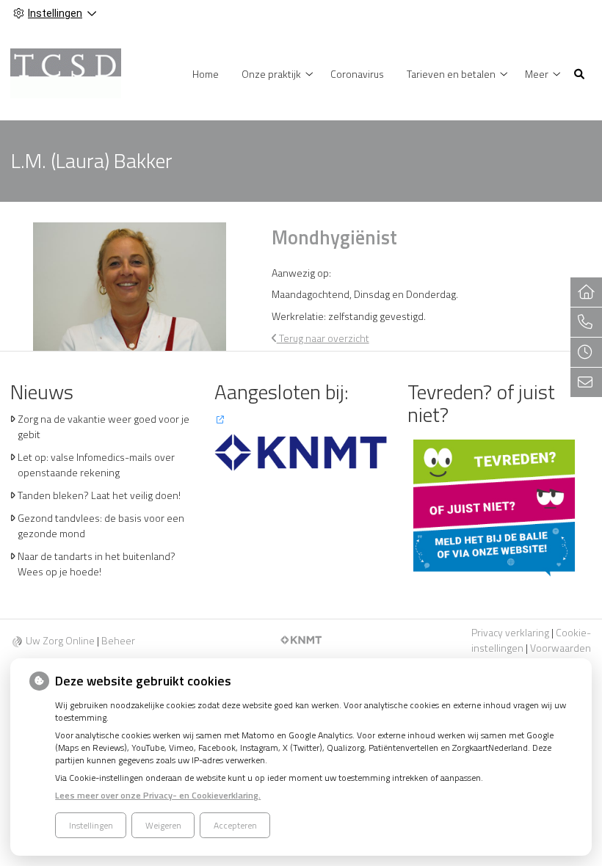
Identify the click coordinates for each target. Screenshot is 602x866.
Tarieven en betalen (451, 73)
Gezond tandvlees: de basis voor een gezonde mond (101, 525)
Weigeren (163, 825)
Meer (536, 73)
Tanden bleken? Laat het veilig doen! (99, 495)
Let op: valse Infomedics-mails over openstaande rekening (96, 464)
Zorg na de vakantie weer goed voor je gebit (103, 426)
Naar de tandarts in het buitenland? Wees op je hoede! (96, 563)
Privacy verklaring (510, 632)
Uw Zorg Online (60, 640)
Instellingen (91, 825)
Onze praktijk (271, 73)
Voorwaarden (560, 647)
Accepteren (235, 825)
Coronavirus (357, 73)
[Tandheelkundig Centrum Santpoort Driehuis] (65, 72)
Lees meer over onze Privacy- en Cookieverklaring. (158, 795)
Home (205, 73)
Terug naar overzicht (323, 338)
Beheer (118, 640)
